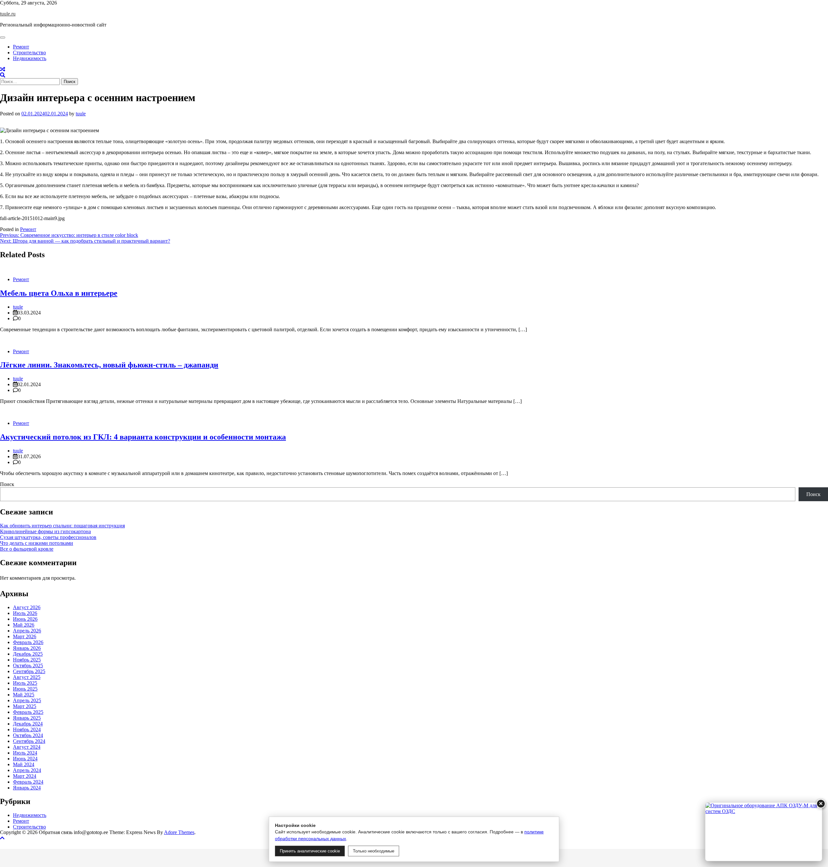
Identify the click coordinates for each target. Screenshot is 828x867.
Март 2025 (24, 706)
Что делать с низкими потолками (36, 543)
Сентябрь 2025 (29, 671)
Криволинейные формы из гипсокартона (45, 531)
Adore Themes (179, 832)
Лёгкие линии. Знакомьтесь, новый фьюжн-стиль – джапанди (109, 365)
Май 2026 (23, 625)
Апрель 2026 (27, 630)
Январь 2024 (27, 787)
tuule (81, 113)
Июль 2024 (25, 753)
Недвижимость (29, 58)
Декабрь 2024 (28, 723)
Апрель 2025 (27, 700)
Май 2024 (23, 764)
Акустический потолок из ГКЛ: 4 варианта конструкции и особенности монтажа (143, 437)
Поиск (7, 484)
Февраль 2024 (28, 782)
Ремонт (21, 46)
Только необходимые (373, 851)
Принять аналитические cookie (310, 851)
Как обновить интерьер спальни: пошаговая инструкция (62, 525)
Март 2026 (24, 636)
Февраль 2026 (28, 642)
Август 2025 (26, 677)
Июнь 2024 (25, 758)
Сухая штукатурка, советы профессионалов (48, 537)
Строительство (29, 52)
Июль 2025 (25, 683)
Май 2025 (23, 694)
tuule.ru (8, 13)
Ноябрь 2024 (27, 729)
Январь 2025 (27, 718)
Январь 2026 (27, 648)
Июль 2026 (25, 613)
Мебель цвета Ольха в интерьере (58, 293)
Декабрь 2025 (28, 654)
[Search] (2, 75)
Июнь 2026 (25, 619)
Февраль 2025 (28, 712)
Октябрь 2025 (28, 665)
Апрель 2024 (27, 770)
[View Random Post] (2, 69)
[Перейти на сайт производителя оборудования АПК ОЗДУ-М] (763, 832)
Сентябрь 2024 (29, 741)
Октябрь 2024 (28, 735)
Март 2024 (24, 776)
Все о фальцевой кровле (26, 549)
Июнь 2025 (25, 689)
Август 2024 (26, 747)
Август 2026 (26, 607)
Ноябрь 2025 (27, 659)
